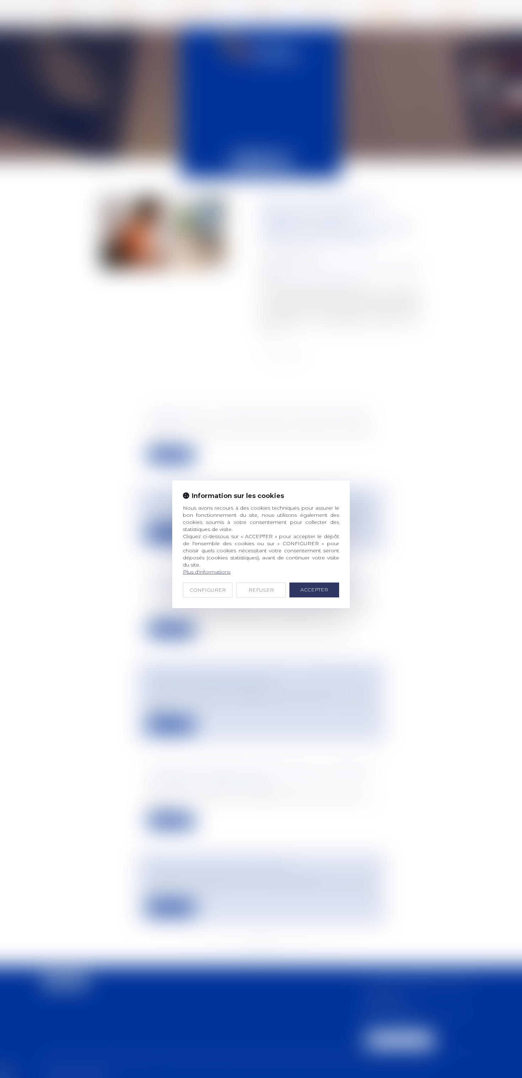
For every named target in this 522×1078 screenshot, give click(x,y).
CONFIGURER (208, 590)
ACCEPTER (314, 589)
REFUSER (261, 590)
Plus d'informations (206, 572)
